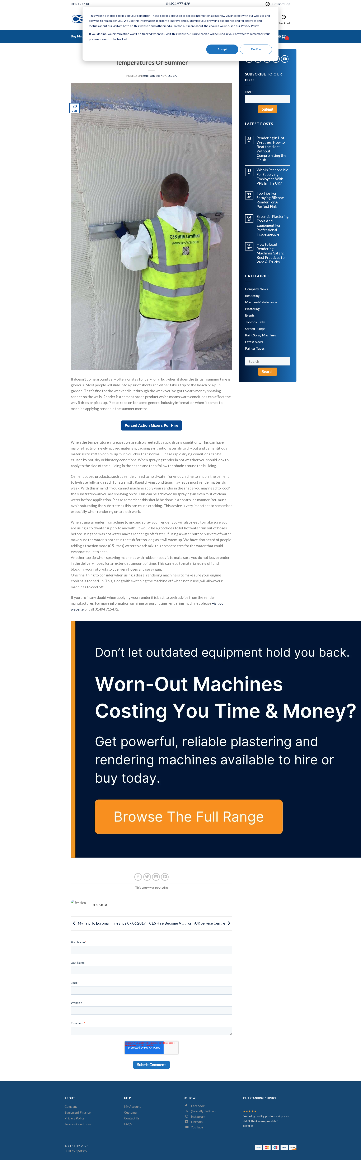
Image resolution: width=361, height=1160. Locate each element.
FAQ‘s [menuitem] (128, 1124)
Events (250, 315)
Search (267, 371)
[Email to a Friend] (156, 877)
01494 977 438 (80, 4)
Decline (256, 49)
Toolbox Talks (255, 322)
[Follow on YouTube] (285, 59)
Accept (222, 49)
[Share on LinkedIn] (165, 877)
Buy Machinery (82, 36)
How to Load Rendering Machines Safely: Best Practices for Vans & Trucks (271, 253)
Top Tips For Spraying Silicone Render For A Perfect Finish (270, 200)
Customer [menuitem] (131, 1112)
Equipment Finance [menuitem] (78, 1112)
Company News (256, 289)
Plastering (252, 309)
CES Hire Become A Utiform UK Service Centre (187, 923)
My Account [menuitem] (132, 1106)
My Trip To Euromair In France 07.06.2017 (112, 923)
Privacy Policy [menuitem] (75, 1118)
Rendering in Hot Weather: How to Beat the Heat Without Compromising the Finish (271, 149)
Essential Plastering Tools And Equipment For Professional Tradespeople (273, 225)
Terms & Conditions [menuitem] (78, 1124)
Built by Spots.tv (76, 1151)
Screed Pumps (255, 329)
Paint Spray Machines (260, 335)
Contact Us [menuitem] (132, 1118)
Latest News (254, 342)
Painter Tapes (255, 348)
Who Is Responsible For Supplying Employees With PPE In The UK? (272, 176)
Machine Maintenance (261, 302)
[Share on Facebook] (138, 877)
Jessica (172, 75)
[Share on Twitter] (147, 877)
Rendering (252, 296)
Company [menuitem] (71, 1106)
